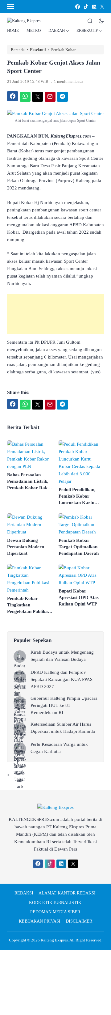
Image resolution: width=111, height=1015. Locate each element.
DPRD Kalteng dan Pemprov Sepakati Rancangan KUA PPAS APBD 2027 (61, 679)
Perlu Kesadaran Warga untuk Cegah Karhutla (59, 748)
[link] (77, 6)
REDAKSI (23, 893)
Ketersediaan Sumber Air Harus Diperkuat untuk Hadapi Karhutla (63, 728)
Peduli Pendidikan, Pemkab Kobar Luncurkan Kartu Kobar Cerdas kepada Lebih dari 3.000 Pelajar (81, 496)
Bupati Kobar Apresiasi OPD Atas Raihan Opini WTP (79, 597)
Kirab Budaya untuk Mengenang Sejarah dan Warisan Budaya (62, 656)
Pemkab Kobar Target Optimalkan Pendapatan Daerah (79, 547)
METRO (34, 30)
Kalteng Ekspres (54, 940)
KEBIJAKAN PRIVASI (39, 921)
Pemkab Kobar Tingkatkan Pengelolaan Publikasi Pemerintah (29, 605)
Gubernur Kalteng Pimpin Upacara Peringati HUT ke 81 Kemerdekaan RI (64, 705)
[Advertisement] (55, 314)
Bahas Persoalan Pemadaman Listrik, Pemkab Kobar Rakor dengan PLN (29, 481)
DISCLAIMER (79, 921)
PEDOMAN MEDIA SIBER (55, 912)
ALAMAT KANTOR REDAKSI (67, 893)
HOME (13, 30)
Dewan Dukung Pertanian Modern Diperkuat (25, 547)
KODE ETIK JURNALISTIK (55, 902)
